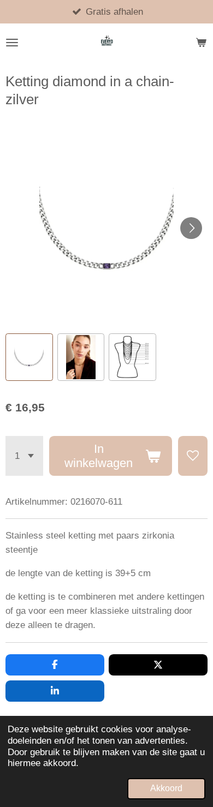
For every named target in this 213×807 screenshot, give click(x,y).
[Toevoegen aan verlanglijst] (193, 456)
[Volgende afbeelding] (191, 228)
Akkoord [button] (166, 788)
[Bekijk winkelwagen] (201, 42)
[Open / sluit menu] (12, 42)
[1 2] (24, 456)
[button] (29, 357)
